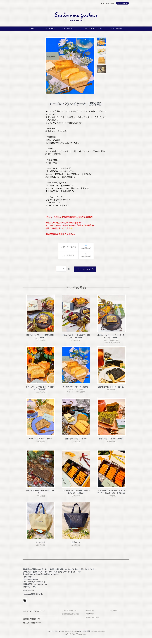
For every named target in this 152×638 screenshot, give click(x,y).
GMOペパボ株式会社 (84, 631)
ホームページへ (28, 590)
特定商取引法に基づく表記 (70, 614)
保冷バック (76, 542)
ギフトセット (67, 29)
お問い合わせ (116, 29)
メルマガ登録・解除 (92, 617)
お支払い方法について (31, 619)
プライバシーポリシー (69, 611)
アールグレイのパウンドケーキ (40, 439)
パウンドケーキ (48, 29)
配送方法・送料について (32, 623)
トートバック (40, 542)
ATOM (92, 614)
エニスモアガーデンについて (91, 29)
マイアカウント (115, 611)
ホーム (32, 29)
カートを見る (90, 611)
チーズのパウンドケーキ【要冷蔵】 (76, 387)
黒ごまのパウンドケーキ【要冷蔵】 (111, 387)
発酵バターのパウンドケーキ (76, 439)
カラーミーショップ (53, 631)
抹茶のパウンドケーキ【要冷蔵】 (111, 439)
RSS (87, 614)
